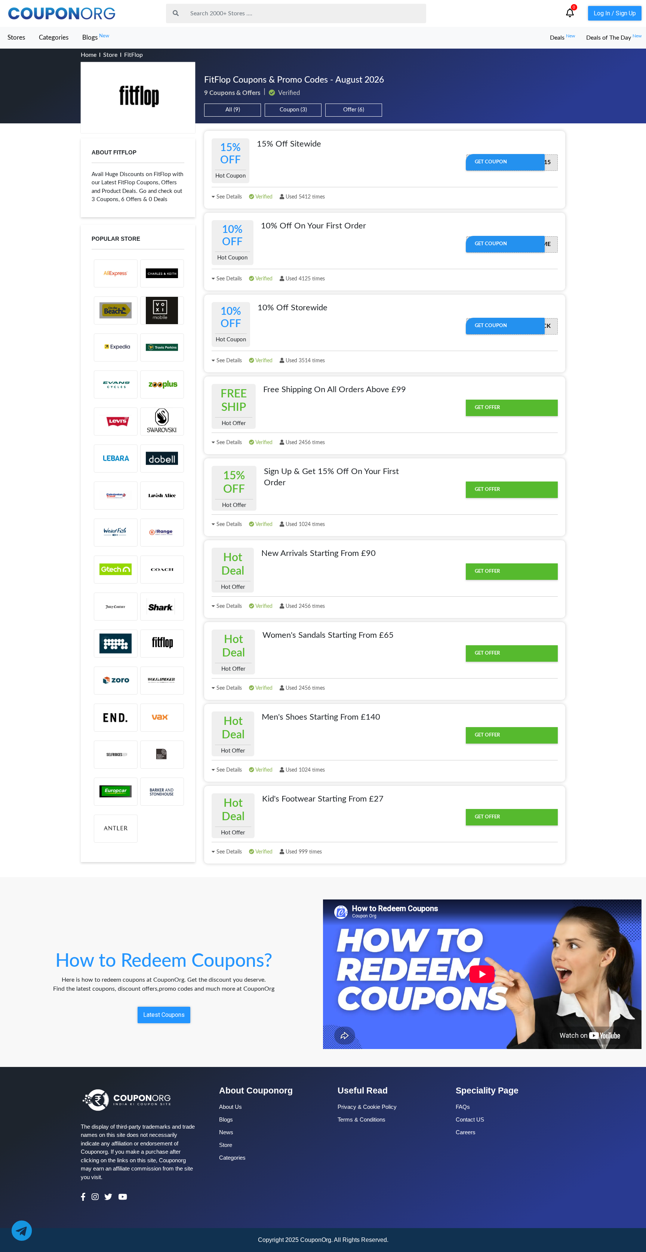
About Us (230, 1107)
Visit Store (138, 97)
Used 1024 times (304, 524)
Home (88, 55)
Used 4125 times (304, 279)
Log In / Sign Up (615, 13)
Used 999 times (303, 852)
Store (110, 55)
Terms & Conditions (361, 1119)
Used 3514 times (304, 360)
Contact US (470, 1119)
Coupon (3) (293, 110)
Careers (466, 1132)
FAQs (463, 1107)
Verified (263, 197)
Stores (16, 37)
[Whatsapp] (21, 1230)
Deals (562, 38)
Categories (53, 37)
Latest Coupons (164, 1014)
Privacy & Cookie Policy (367, 1107)
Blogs (95, 37)
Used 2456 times (304, 442)
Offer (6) (353, 110)
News (226, 1132)
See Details (228, 197)
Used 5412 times (304, 197)
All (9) (232, 110)
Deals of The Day (614, 38)
